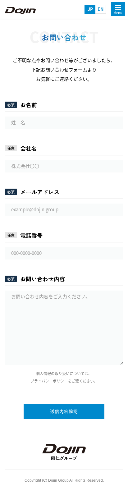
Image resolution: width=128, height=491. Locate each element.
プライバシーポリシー (49, 381)
